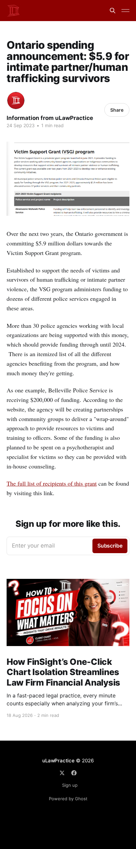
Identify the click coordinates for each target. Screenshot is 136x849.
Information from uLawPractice (50, 118)
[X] (62, 773)
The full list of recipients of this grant (52, 483)
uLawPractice (58, 760)
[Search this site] (112, 10)
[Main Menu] (125, 10)
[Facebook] (74, 773)
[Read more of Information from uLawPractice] (16, 100)
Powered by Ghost (68, 798)
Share (116, 110)
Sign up (70, 785)
